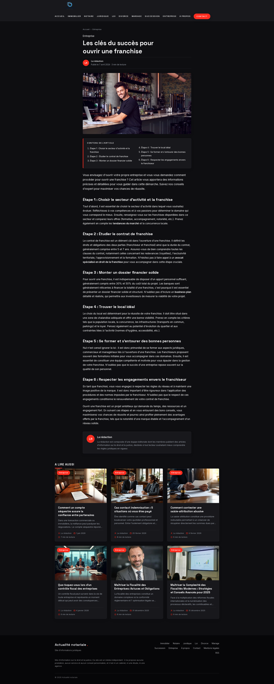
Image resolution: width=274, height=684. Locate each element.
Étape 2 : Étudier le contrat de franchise (109, 156)
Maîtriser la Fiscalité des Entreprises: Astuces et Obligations (136, 586)
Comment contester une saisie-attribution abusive (187, 509)
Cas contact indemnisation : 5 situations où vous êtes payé (133, 509)
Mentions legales (211, 648)
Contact (202, 16)
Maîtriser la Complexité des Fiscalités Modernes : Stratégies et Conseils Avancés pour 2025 (191, 588)
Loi (114, 16)
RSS (217, 653)
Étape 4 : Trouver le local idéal (155, 147)
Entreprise (169, 16)
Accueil (60, 16)
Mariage (137, 16)
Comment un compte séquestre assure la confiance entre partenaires (76, 511)
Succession (152, 16)
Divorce (124, 16)
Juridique (103, 16)
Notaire (89, 16)
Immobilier (74, 16)
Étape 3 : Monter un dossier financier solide (111, 160)
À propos (185, 16)
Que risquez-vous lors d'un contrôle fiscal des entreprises (77, 586)
